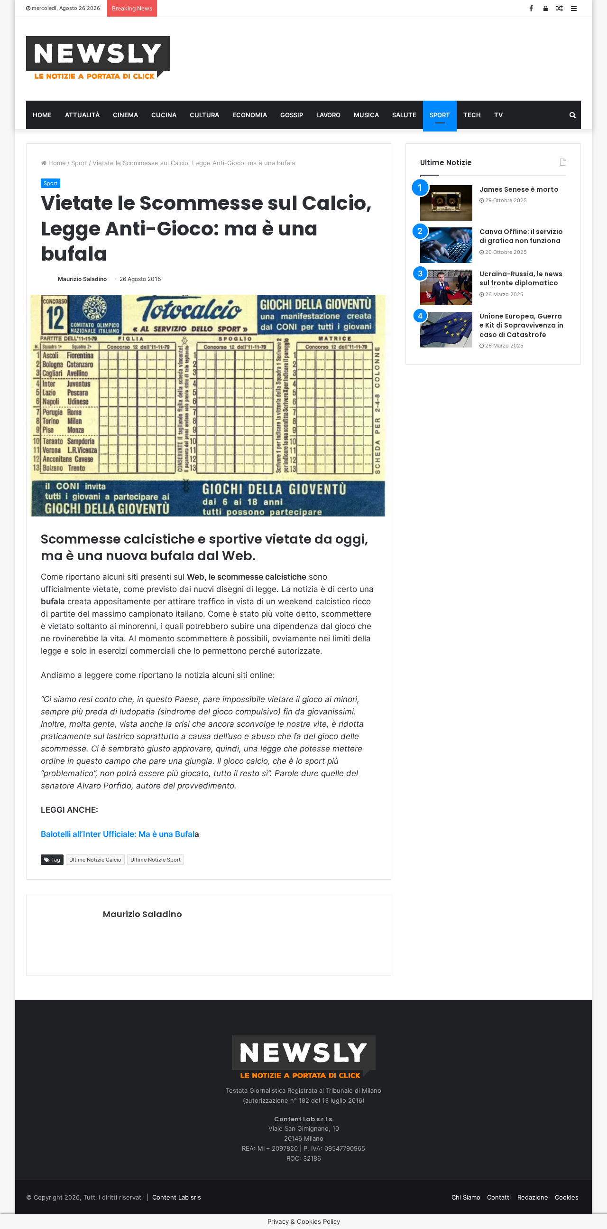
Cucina (163, 115)
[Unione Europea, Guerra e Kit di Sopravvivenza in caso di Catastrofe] (446, 329)
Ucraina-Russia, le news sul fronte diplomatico (520, 278)
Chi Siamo (465, 1197)
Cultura (204, 115)
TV (498, 115)
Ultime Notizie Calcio (95, 859)
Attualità (82, 115)
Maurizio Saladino (82, 278)
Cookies (567, 1197)
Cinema (125, 115)
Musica (366, 115)
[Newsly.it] (98, 57)
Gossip (291, 115)
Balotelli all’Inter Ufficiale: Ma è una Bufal (117, 834)
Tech (472, 115)
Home (42, 115)
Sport (440, 115)
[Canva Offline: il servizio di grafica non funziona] (446, 245)
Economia (249, 115)
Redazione (532, 1197)
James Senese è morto (519, 189)
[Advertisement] (398, 57)
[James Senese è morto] (446, 203)
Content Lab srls (176, 1197)
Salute (404, 115)
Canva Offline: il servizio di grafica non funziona (521, 236)
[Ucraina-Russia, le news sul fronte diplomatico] (446, 287)
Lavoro (328, 115)
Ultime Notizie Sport (155, 859)
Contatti (499, 1197)
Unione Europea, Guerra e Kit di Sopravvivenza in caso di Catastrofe (521, 325)
